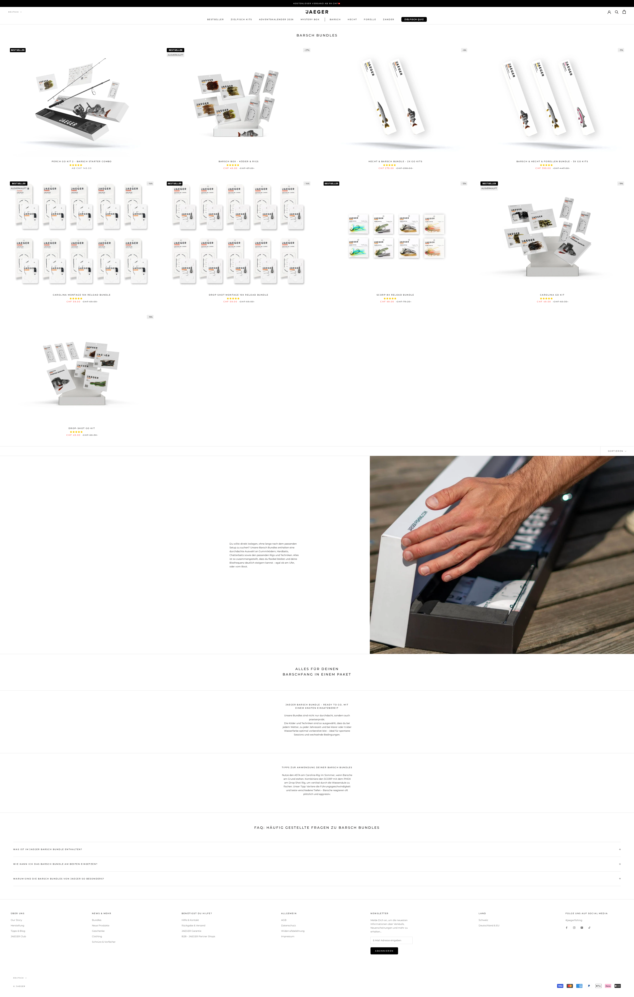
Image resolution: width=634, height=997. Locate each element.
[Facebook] (566, 927)
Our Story (16, 920)
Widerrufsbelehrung (293, 930)
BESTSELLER (215, 19)
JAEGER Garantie (191, 930)
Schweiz (483, 920)
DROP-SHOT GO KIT (82, 428)
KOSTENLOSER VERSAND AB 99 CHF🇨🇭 (317, 3)
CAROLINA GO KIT (552, 295)
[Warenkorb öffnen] (624, 12)
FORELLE (370, 19)
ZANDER (388, 19)
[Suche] (616, 12)
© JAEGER (19, 986)
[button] (76, 165)
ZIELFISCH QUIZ (412, 20)
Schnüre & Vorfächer (104, 941)
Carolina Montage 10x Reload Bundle (82, 295)
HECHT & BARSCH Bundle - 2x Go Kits (396, 161)
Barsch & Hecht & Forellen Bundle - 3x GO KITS (552, 161)
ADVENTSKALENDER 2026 (276, 19)
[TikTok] (589, 927)
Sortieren (616, 451)
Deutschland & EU (489, 925)
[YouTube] (582, 927)
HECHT (352, 19)
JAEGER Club (18, 936)
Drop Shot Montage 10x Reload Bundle (238, 295)
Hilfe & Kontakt (190, 920)
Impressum (287, 936)
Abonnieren (384, 951)
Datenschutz (288, 925)
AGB (283, 920)
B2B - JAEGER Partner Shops (198, 936)
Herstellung (17, 925)
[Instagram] (574, 927)
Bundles (96, 920)
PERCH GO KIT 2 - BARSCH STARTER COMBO (82, 161)
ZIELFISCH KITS (241, 19)
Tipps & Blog (18, 930)
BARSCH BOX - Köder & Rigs (239, 161)
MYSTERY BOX (310, 19)
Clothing (97, 936)
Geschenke (98, 930)
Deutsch (13, 12)
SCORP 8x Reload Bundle (395, 295)
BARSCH (335, 19)
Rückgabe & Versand (193, 925)
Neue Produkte (100, 925)
